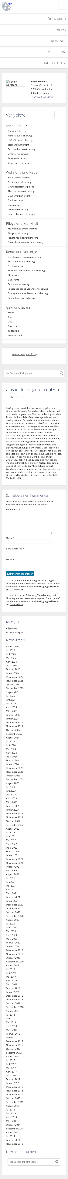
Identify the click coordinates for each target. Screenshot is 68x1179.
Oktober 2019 (13, 957)
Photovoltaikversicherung (21, 191)
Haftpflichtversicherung (20, 140)
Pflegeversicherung (18, 233)
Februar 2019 (13, 988)
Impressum (56, 52)
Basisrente (13, 279)
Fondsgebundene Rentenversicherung (28, 293)
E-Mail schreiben (40, 93)
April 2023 (11, 798)
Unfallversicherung (18, 153)
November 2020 (14, 908)
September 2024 (15, 733)
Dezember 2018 (14, 995)
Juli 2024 (10, 741)
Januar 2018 (12, 1037)
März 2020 (11, 938)
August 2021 (12, 874)
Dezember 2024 (14, 722)
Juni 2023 (11, 790)
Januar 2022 (12, 855)
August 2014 (12, 1132)
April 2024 (11, 752)
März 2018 (11, 1030)
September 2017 (15, 1052)
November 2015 (14, 1094)
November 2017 (14, 1045)
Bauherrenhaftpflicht (19, 195)
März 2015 (11, 1121)
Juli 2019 (10, 969)
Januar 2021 (12, 900)
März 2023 (11, 802)
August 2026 (12, 646)
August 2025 (12, 692)
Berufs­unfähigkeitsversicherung (25, 256)
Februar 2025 (13, 714)
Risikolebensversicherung (21, 261)
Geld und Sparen (19, 307)
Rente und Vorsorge (21, 251)
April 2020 (11, 935)
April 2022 (11, 844)
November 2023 (14, 771)
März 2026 (11, 665)
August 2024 (12, 737)
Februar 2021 (13, 897)
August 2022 (12, 828)
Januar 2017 (12, 1083)
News (61, 30)
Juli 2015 (10, 1109)
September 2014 (15, 1128)
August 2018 (12, 1011)
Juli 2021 (10, 878)
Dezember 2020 (14, 904)
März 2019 (11, 984)
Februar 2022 (13, 851)
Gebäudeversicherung (19, 182)
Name (10, 538)
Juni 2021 (11, 881)
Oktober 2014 (13, 1124)
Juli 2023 (10, 787)
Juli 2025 (10, 695)
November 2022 (14, 817)
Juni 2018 (11, 1018)
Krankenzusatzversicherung (22, 228)
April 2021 (11, 889)
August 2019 (12, 965)
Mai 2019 (11, 976)
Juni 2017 (11, 1064)
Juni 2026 (11, 654)
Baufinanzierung (16, 200)
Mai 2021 (11, 885)
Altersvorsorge (16, 266)
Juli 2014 (10, 1136)
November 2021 (14, 863)
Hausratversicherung (19, 177)
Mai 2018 (11, 1022)
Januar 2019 (12, 992)
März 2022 (11, 847)
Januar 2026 (12, 673)
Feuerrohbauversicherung (21, 214)
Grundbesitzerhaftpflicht (21, 186)
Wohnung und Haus (21, 172)
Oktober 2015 (13, 1098)
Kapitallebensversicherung (22, 297)
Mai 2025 (11, 703)
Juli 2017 (10, 1060)
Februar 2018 (13, 1033)
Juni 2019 (11, 973)
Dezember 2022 (14, 813)
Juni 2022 (11, 836)
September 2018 (15, 1007)
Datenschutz (54, 63)
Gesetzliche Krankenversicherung (25, 242)
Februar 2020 (13, 942)
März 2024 (11, 756)
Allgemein (11, 628)
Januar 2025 (12, 718)
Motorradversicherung (20, 135)
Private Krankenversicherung (23, 237)
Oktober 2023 (13, 775)
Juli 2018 (10, 1014)
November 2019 (14, 954)
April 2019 (11, 980)
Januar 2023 (12, 809)
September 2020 (15, 916)
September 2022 (15, 825)
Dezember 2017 (14, 1041)
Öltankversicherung (18, 209)
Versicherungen (14, 632)
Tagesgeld (13, 330)
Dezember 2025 (14, 677)
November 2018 (14, 999)
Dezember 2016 (14, 1086)
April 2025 (11, 707)
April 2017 (11, 1071)
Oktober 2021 (13, 866)
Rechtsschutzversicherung (22, 149)
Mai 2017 (11, 1067)
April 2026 (11, 661)
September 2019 (15, 961)
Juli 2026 (10, 650)
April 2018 (11, 1026)
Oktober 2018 (13, 1003)
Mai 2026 (11, 658)
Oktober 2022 (13, 821)
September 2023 (15, 779)
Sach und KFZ (16, 126)
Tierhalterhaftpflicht (18, 144)
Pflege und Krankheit (22, 223)
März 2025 (11, 711)
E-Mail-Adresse (15, 548)
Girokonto (13, 326)
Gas (10, 317)
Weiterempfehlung (24, 354)
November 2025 (14, 680)
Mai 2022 (11, 840)
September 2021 (15, 870)
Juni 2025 (11, 699)
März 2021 (11, 893)
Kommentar (13, 509)
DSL (10, 321)
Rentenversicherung (18, 284)
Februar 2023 (13, 806)
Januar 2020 (12, 946)
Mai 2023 (11, 794)
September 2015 (15, 1102)
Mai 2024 (11, 749)
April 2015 (11, 1117)
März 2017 (11, 1075)
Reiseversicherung (17, 158)
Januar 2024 (12, 764)
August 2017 (12, 1056)
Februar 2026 (13, 669)
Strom (11, 312)
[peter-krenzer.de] (24, 3)
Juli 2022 (10, 832)
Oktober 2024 (13, 730)
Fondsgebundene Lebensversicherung (28, 288)
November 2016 (14, 1090)
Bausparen (13, 204)
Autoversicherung (17, 131)
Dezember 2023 (14, 768)
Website (10, 559)
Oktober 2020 (13, 912)
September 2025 (15, 688)
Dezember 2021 (14, 859)
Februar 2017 (13, 1079)
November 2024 (14, 726)
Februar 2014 (13, 1140)
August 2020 (12, 919)
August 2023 (12, 783)
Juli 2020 (10, 923)
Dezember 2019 (14, 950)
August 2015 (12, 1105)
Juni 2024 (11, 745)
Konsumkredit (15, 335)
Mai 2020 (11, 931)
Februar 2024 (13, 760)
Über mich (57, 19)
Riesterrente (14, 275)
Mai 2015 (11, 1113)
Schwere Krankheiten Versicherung (26, 270)
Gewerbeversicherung (19, 163)
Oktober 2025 (13, 684)
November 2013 (14, 1143)
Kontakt (58, 41)
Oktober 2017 (13, 1049)
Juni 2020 (11, 927)
